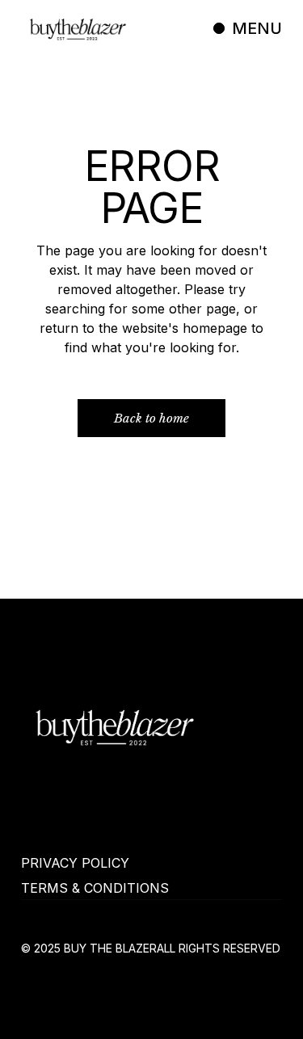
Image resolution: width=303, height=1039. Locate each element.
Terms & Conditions (95, 888)
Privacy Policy (75, 863)
